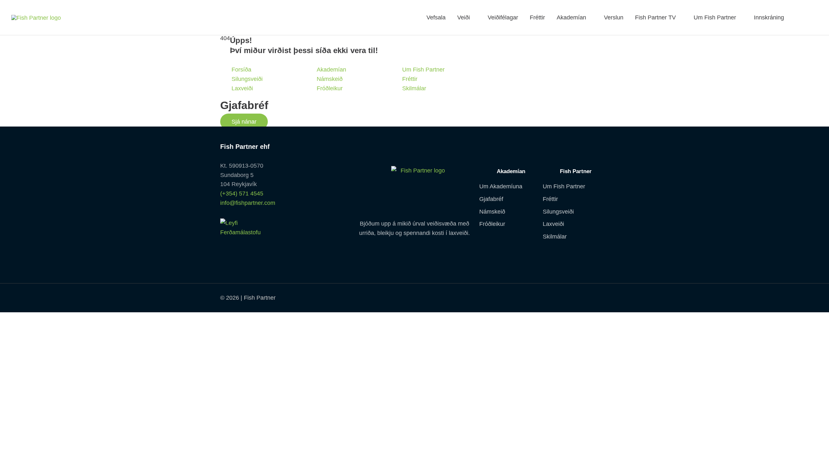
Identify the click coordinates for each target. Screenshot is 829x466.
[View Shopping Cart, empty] (809, 17)
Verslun (613, 17)
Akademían (571, 17)
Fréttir (537, 17)
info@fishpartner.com (247, 203)
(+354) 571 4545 (241, 193)
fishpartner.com (795, 17)
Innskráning (769, 17)
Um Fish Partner (715, 17)
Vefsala (436, 17)
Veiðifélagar (503, 17)
